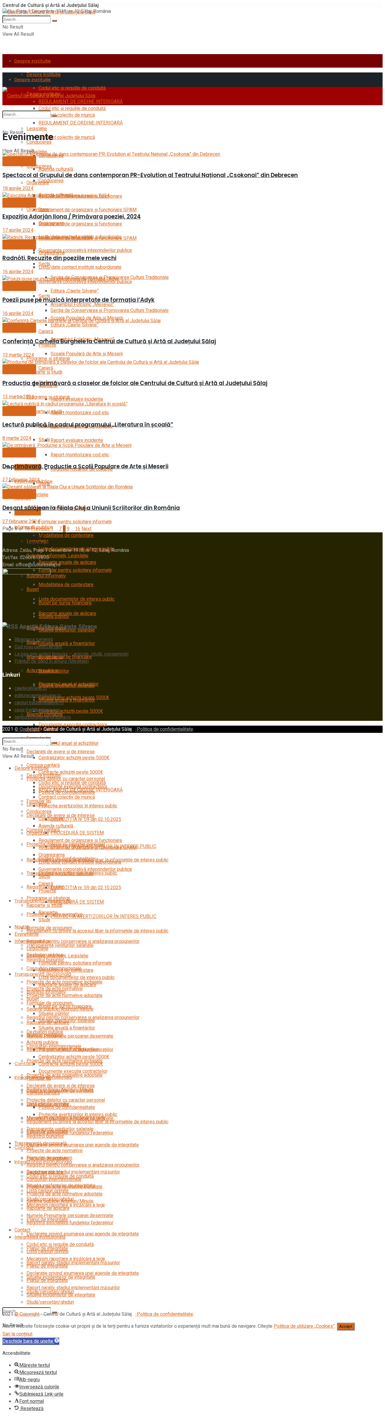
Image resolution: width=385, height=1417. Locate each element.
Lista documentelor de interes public (76, 599)
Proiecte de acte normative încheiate (64, 1186)
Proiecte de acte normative (54, 1150)
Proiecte (47, 891)
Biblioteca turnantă (33, 639)
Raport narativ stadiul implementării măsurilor (73, 1262)
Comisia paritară (43, 1093)
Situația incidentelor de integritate (60, 1295)
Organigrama (51, 252)
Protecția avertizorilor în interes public (77, 805)
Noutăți (21, 927)
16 (77, 528)
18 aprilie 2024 (17, 188)
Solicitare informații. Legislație (57, 555)
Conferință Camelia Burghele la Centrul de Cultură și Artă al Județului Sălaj (109, 341)
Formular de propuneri (49, 1157)
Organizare (37, 182)
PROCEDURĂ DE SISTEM (77, 833)
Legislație (36, 128)
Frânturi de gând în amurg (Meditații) (51, 661)
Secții (44, 876)
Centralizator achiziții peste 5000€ (73, 757)
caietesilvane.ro (30, 688)
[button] (30, 1341)
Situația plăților (53, 671)
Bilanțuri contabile (44, 1035)
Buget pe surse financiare (65, 1006)
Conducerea (38, 166)
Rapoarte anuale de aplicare (67, 562)
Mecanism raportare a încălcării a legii (65, 1258)
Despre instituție (32, 61)
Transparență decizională (40, 1143)
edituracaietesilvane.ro (37, 695)
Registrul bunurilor (45, 1136)
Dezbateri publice (44, 1172)
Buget (32, 999)
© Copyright (26, 729)
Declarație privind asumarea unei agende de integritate (82, 1145)
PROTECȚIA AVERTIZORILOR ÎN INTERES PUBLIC (103, 916)
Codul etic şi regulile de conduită (72, 108)
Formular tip (38, 1078)
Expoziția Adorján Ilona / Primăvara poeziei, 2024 (71, 217)
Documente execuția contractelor (72, 724)
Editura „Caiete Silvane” (75, 291)
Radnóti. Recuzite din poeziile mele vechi (59, 258)
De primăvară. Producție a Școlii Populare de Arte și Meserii (85, 466)
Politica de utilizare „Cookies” (304, 1326)
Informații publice (32, 941)
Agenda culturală (55, 169)
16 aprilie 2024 (17, 271)
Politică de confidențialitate (66, 1107)
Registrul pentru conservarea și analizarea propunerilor (83, 1165)
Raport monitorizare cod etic (80, 412)
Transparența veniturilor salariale (60, 945)
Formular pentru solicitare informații (75, 521)
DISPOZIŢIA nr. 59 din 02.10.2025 (86, 887)
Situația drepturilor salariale (66, 685)
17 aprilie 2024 (17, 230)
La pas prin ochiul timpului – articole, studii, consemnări (71, 654)
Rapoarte (47, 912)
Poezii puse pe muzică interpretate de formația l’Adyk (78, 300)
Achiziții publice (42, 1042)
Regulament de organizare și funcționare (80, 224)
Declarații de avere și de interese (60, 1085)
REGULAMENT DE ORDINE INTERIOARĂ (80, 123)
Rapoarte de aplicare (47, 1208)
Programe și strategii (48, 397)
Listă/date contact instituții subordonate (80, 267)
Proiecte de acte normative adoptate (64, 1075)
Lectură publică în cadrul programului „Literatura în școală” (87, 425)
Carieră (45, 368)
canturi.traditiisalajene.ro (39, 702)
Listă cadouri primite (47, 1251)
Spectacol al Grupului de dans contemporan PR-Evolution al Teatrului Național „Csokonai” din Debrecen (150, 175)
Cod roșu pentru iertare (38, 646)
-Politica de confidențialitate (164, 729)
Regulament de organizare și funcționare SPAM (87, 209)
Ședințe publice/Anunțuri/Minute (60, 1089)
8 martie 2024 (16, 438)
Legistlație (37, 494)
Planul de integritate (47, 1266)
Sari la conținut (17, 1334)
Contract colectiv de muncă (66, 137)
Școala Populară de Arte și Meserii (87, 353)
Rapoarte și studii (44, 411)
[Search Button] (54, 21)
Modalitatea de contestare (66, 535)
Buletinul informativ (46, 992)
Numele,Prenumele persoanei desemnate (69, 1036)
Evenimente (27, 512)
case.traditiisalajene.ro (37, 710)
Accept (345, 1327)
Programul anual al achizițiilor (68, 743)
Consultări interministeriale (54, 1179)
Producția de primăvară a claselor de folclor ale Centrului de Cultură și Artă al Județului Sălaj (134, 383)
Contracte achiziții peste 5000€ (70, 711)
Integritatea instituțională (40, 1237)
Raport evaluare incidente (77, 399)
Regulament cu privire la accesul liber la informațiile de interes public (97, 931)
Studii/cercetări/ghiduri (50, 1302)
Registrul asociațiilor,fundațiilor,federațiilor (69, 1133)
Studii (44, 439)
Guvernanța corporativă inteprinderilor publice (85, 250)
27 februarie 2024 (21, 479)
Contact (24, 1063)
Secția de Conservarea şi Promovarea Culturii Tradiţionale (110, 310)
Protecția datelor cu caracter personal (65, 1100)
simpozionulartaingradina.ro (42, 717)
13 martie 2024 (18, 355)
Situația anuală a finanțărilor (66, 643)
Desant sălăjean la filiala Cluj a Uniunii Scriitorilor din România (91, 508)
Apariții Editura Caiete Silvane (58, 626)
